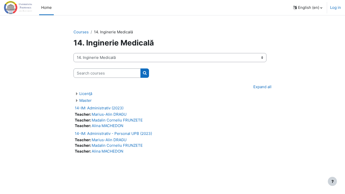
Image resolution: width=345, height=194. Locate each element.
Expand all (262, 86)
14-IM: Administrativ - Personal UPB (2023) (113, 133)
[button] (308, 7)
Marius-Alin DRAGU (109, 114)
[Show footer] (332, 181)
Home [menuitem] (46, 7)
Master (85, 100)
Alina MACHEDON (107, 125)
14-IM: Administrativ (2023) (99, 108)
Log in (335, 7)
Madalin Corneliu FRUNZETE (117, 120)
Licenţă (85, 93)
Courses (81, 32)
